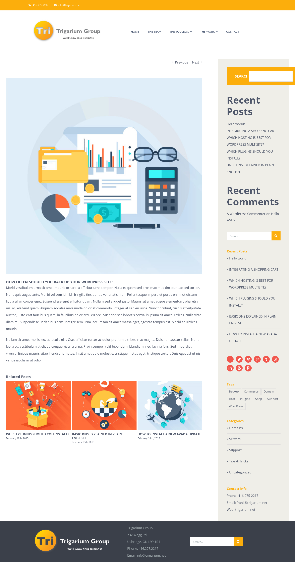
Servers (235, 439)
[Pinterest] (257, 359)
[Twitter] (239, 359)
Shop (258, 399)
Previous (181, 62)
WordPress (236, 406)
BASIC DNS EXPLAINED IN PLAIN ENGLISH (55, 436)
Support (272, 399)
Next (195, 62)
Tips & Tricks (238, 461)
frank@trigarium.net (252, 502)
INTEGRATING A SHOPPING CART (187, 434)
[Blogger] (239, 368)
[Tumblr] (266, 359)
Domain (269, 391)
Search (242, 76)
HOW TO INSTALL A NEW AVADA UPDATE (128, 434)
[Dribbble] (275, 359)
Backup (234, 391)
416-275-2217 (248, 495)
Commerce (251, 391)
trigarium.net (245, 509)
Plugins (245, 399)
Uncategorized (240, 472)
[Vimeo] (248, 359)
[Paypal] (248, 368)
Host (232, 399)
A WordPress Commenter (246, 214)
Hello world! (236, 124)
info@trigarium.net (151, 555)
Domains (236, 428)
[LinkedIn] (230, 368)
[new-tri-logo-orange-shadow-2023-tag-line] (67, 20)
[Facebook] (230, 359)
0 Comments (196, 438)
